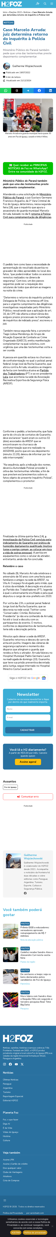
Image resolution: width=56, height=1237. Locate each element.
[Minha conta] (37, 4)
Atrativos (7, 1176)
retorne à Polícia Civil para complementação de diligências (27, 215)
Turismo (7, 1092)
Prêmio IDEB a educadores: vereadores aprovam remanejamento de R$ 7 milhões (34, 931)
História (6, 1136)
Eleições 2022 (15, 12)
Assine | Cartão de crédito (15, 1163)
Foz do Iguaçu (10, 787)
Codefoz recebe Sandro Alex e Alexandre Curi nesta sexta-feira (36, 955)
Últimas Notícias (10, 1079)
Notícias (27, 12)
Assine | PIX (8, 1159)
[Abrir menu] (5, 1200)
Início (5, 12)
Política (25, 924)
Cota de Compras (11, 1180)
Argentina (7, 1088)
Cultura (6, 1140)
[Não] (52, 1226)
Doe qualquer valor (12, 1168)
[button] (45, 4)
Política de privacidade (35, 1232)
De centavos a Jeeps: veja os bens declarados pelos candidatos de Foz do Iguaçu (35, 977)
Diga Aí (6, 1123)
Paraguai (7, 1083)
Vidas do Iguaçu (10, 1132)
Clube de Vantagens (12, 1172)
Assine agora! (28, 762)
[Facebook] (25, 893)
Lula (5, 377)
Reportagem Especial (13, 1096)
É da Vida (7, 1128)
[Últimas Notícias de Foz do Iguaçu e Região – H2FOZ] (11, 4)
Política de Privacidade (13, 1213)
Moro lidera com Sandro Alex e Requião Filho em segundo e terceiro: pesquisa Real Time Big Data (36, 1000)
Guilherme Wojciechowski (27, 66)
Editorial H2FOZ (10, 1100)
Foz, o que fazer (10, 1119)
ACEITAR (16, 1232)
